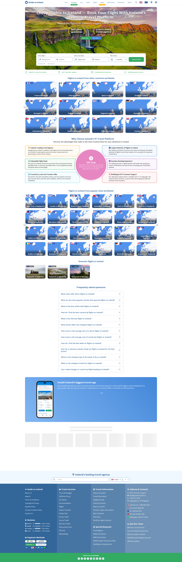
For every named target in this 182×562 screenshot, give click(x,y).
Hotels (88, 2)
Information (111, 2)
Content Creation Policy (33, 510)
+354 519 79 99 (134, 498)
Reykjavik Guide (98, 500)
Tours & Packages (65, 493)
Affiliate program (133, 541)
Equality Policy (30, 507)
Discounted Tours (65, 527)
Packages (74, 2)
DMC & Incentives (99, 537)
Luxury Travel (64, 520)
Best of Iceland (98, 513)
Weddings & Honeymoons (102, 544)
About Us (28, 493)
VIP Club (62, 530)
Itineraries (97, 517)
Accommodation (65, 503)
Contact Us (29, 513)
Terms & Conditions (32, 500)
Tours (66, 2)
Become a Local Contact (135, 527)
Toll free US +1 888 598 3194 (140, 505)
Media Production (99, 534)
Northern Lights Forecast (102, 520)
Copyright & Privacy (32, 503)
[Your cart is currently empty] (151, 2)
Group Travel (64, 517)
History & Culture (99, 503)
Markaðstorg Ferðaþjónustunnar (139, 538)
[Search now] (136, 2)
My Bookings (63, 534)
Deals (102, 2)
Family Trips (63, 513)
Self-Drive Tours (65, 496)
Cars (81, 2)
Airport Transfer (65, 510)
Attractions (121, 2)
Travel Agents (98, 530)
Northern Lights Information (103, 510)
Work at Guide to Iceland (136, 534)
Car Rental (63, 500)
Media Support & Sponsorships (104, 541)
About (129, 2)
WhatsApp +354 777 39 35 (139, 517)
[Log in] (156, 2)
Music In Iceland (99, 507)
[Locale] (140, 2)
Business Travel (64, 524)
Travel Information (100, 496)
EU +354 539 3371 (136, 511)
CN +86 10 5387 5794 (137, 514)
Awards (27, 496)
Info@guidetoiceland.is (137, 495)
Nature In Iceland (99, 493)
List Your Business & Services (137, 531)
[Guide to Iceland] (34, 2)
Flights (95, 2)
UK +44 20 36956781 (137, 508)
